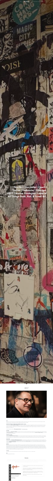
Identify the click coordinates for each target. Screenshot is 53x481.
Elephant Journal (28, 440)
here (25, 475)
